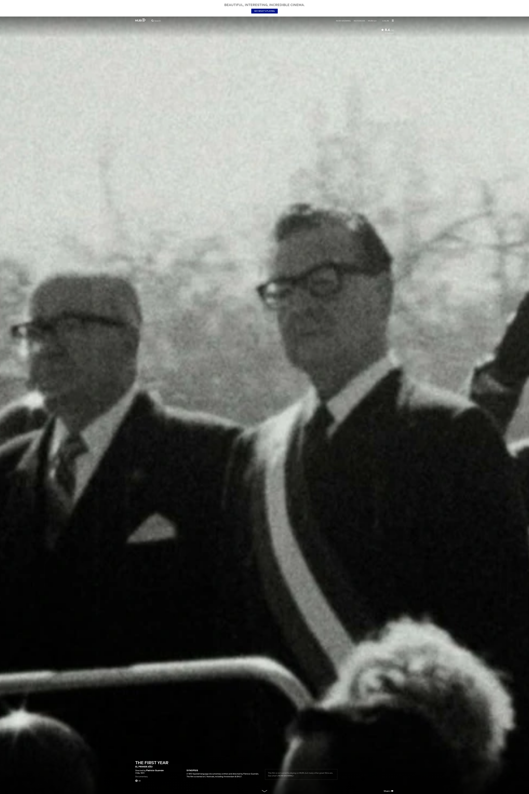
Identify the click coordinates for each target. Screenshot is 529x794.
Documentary (141, 776)
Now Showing (343, 21)
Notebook (359, 21)
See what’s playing (264, 11)
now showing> (286, 775)
